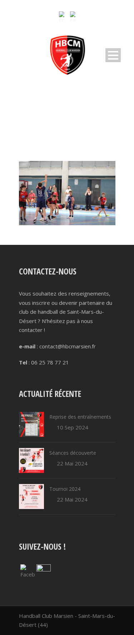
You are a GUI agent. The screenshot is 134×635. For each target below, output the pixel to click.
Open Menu (113, 55)
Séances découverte (72, 452)
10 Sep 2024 (72, 427)
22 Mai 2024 (72, 463)
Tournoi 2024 (64, 488)
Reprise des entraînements (80, 416)
